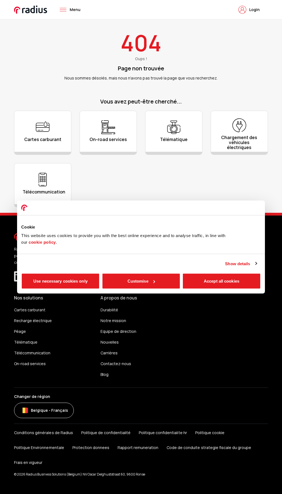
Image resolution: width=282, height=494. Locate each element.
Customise (138, 281)
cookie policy (42, 242)
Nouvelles (110, 342)
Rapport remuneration (138, 447)
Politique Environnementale (39, 447)
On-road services (30, 363)
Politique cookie (209, 432)
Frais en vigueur (28, 462)
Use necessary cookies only (60, 281)
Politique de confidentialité (106, 432)
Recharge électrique (33, 320)
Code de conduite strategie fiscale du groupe (209, 447)
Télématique (25, 342)
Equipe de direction (118, 331)
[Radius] (31, 10)
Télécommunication (32, 352)
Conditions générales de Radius (43, 432)
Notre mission (113, 320)
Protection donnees (90, 447)
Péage (20, 331)
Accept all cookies (221, 281)
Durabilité (109, 309)
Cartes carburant (29, 309)
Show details (237, 263)
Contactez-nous (116, 363)
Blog (105, 374)
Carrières (109, 352)
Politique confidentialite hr (163, 432)
